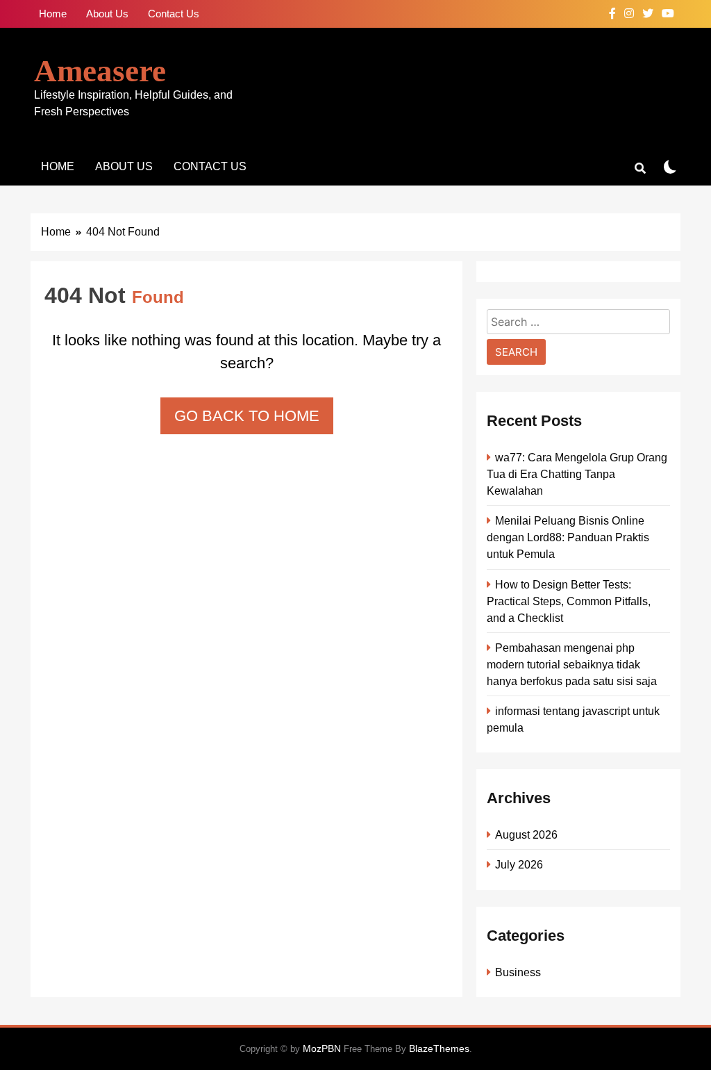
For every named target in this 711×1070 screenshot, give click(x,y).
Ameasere (100, 71)
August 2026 (526, 834)
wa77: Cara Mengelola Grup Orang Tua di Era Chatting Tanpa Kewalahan (577, 474)
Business (518, 972)
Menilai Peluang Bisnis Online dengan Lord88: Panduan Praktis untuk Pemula (568, 537)
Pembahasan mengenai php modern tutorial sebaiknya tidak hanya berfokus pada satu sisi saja (572, 664)
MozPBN (322, 1048)
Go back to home (246, 416)
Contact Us (173, 13)
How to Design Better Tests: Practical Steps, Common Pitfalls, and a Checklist (569, 601)
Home (53, 13)
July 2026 (519, 864)
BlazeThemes (439, 1048)
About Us (107, 13)
